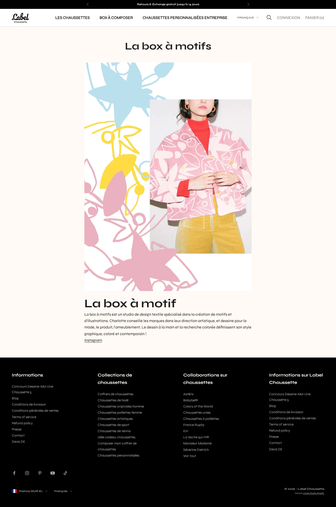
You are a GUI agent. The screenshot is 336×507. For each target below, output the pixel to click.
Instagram (93, 340)
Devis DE (18, 442)
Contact (18, 435)
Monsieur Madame (197, 443)
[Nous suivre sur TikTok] (65, 473)
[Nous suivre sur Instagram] (27, 473)
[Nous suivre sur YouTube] (52, 473)
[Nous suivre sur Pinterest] (39, 473)
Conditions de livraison (29, 404)
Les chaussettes (72, 17)
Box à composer (116, 17)
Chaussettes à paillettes (201, 419)
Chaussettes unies (197, 412)
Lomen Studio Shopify (313, 493)
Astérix (188, 394)
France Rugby (193, 425)
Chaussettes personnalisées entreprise (185, 17)
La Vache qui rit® (196, 437)
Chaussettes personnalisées (118, 455)
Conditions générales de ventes (35, 411)
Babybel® (190, 400)
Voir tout (189, 456)
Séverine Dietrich (196, 450)
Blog (15, 398)
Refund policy (22, 423)
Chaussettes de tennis (114, 431)
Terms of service (24, 417)
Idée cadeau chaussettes (116, 437)
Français (245, 17)
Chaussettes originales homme (121, 406)
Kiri (185, 431)
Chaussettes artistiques (115, 419)
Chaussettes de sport (113, 425)
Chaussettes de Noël (113, 400)
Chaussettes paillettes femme (120, 412)
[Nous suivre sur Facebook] (14, 473)
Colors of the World (198, 406)
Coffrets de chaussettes (115, 394)
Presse (16, 429)
